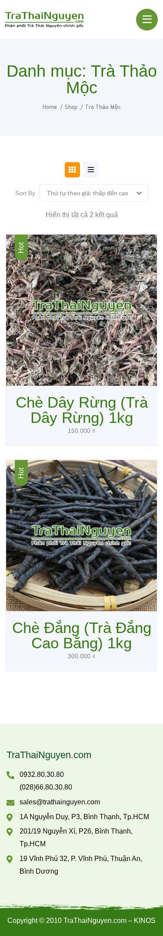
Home (50, 106)
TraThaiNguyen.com (49, 754)
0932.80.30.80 (42, 774)
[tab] (72, 169)
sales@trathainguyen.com (60, 802)
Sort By (25, 193)
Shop (71, 106)
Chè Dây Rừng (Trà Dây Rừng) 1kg (82, 410)
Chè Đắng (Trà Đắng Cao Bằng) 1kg (81, 635)
